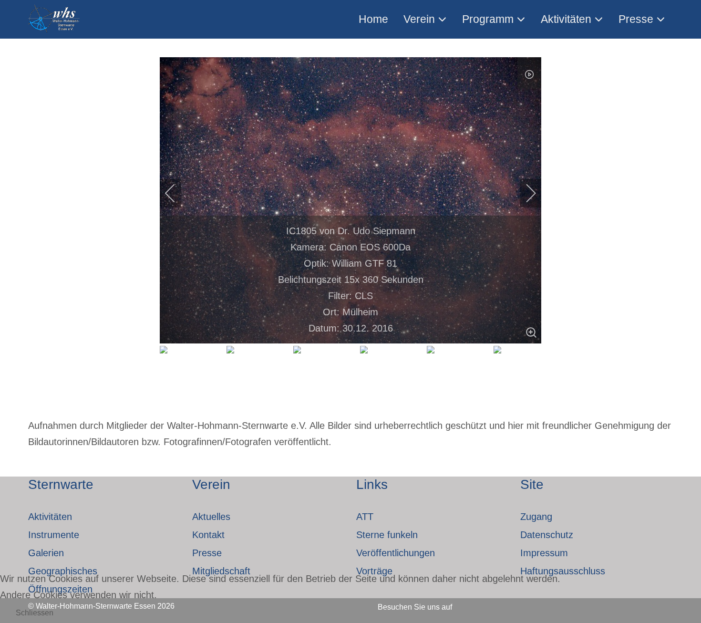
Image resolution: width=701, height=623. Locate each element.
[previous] (176, 193)
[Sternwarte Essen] (54, 19)
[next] (524, 193)
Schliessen (34, 613)
